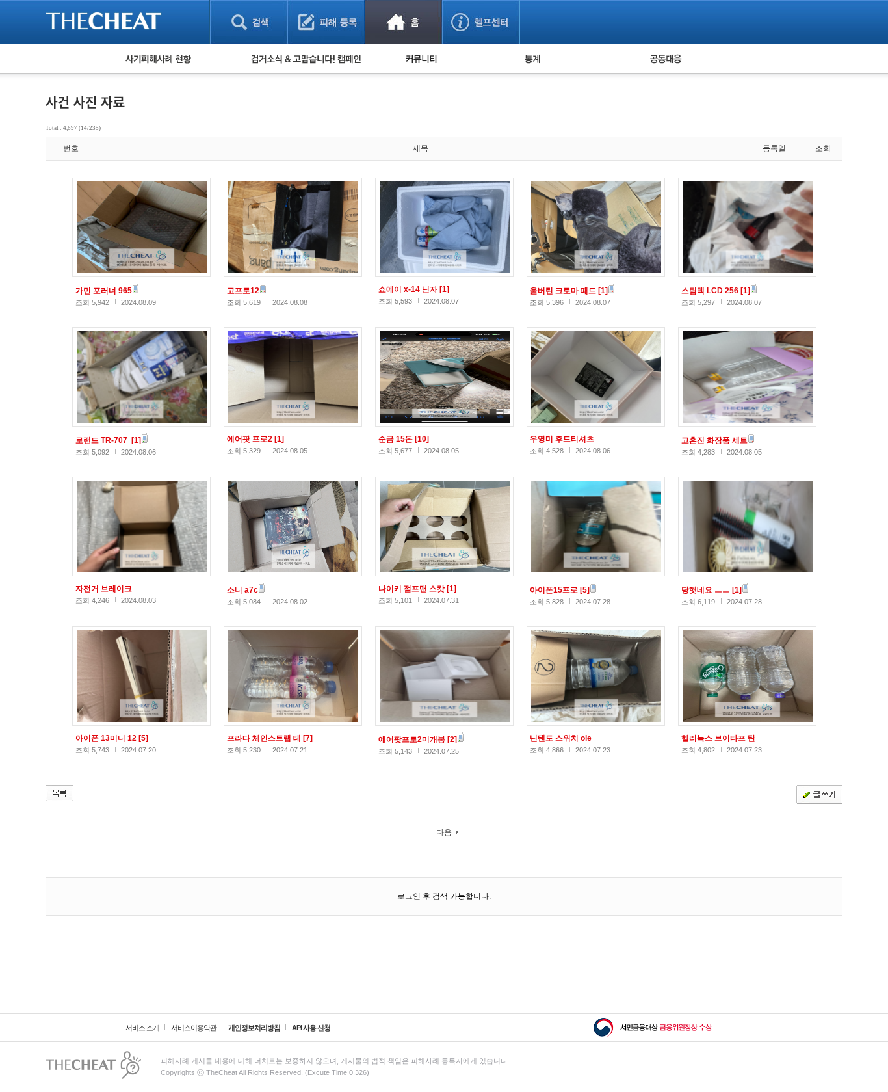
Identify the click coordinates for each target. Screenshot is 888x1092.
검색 (248, 22)
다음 (444, 832)
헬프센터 (480, 22)
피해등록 (326, 22)
